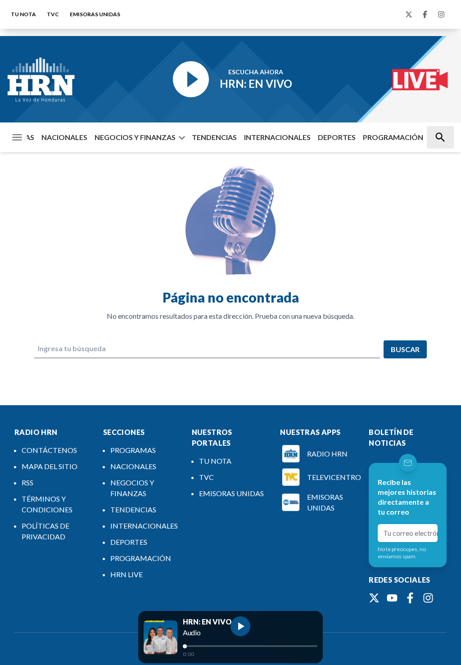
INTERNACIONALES (277, 137)
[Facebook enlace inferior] (410, 598)
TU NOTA (23, 14)
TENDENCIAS (214, 137)
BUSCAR (405, 349)
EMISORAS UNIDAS (95, 14)
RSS (27, 482)
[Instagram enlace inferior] (428, 598)
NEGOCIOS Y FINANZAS (135, 137)
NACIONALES (64, 137)
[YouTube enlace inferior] (392, 598)
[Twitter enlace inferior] (374, 598)
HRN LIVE (126, 574)
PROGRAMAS (133, 450)
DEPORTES (337, 137)
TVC (53, 14)
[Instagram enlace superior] (441, 14)
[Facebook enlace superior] (425, 14)
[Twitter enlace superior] (408, 14)
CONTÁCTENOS (49, 450)
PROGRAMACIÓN (393, 137)
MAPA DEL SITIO (49, 466)
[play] (240, 626)
